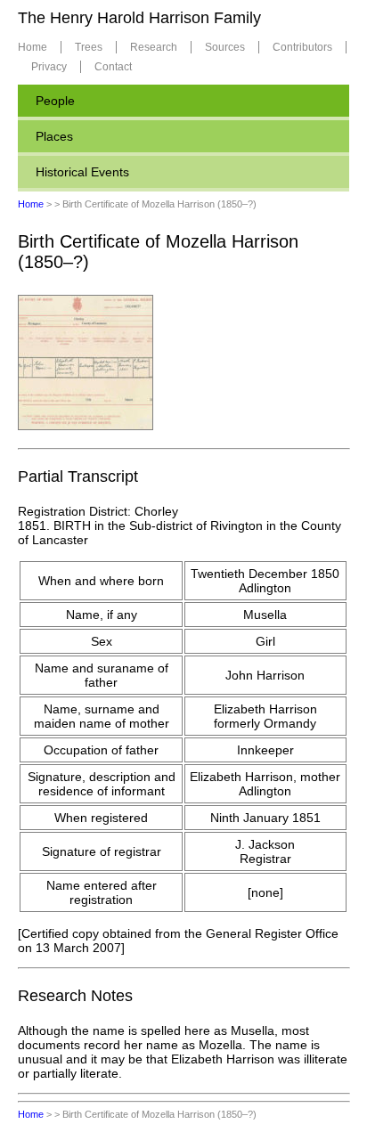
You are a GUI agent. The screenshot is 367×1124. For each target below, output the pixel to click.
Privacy (49, 67)
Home (32, 47)
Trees (88, 47)
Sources (225, 47)
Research (153, 47)
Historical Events (82, 172)
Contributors (302, 47)
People (55, 101)
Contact (113, 67)
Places (54, 136)
